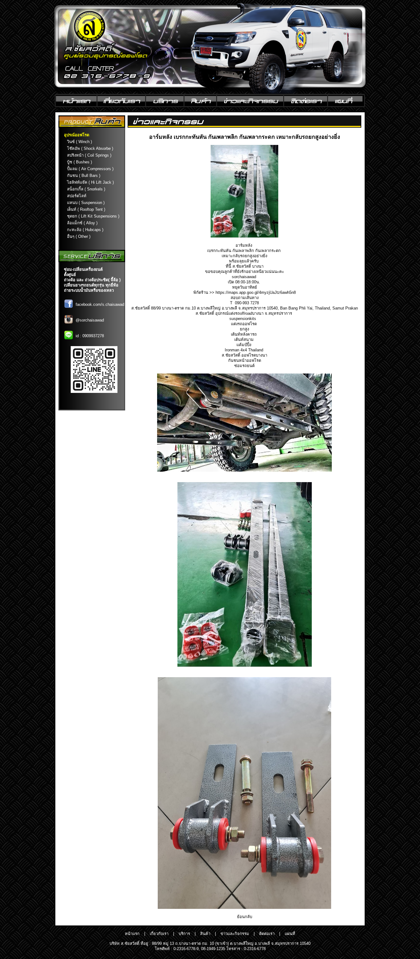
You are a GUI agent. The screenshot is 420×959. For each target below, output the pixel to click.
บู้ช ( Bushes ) (79, 162)
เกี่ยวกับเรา (159, 933)
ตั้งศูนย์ (70, 274)
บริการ (184, 933)
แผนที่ (290, 933)
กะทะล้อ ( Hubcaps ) (85, 229)
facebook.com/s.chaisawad (100, 304)
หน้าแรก (132, 933)
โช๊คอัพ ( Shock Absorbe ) (90, 148)
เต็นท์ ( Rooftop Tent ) (86, 209)
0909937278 (93, 336)
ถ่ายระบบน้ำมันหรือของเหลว (89, 290)
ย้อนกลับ (244, 916)
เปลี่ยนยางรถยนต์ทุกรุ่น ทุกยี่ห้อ (91, 285)
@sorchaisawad (90, 320)
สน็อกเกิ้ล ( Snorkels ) (86, 189)
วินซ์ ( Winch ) (79, 141)
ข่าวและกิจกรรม (234, 933)
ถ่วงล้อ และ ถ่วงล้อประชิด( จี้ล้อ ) (92, 280)
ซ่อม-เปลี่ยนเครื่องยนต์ (83, 269)
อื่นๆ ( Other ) (78, 236)
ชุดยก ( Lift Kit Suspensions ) (93, 216)
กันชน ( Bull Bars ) (83, 175)
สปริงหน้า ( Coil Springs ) (89, 155)
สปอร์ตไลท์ (76, 196)
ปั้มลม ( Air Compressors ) (90, 168)
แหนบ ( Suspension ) (86, 202)
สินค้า (205, 933)
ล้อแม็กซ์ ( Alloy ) (82, 223)
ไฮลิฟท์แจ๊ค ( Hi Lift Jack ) (90, 182)
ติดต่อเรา (267, 933)
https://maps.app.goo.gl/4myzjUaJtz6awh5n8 (256, 292)
